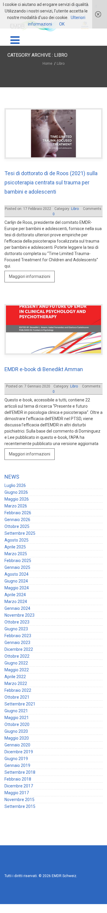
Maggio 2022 (16, 652)
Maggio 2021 (16, 699)
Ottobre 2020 (16, 706)
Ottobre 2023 (16, 604)
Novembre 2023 (19, 597)
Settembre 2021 (19, 686)
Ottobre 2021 (16, 679)
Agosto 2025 (16, 522)
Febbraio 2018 (17, 761)
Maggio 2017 (16, 775)
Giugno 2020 (16, 713)
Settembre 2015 (19, 788)
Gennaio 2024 (17, 590)
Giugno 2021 (16, 693)
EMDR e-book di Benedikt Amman (43, 360)
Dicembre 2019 (18, 734)
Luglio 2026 (15, 467)
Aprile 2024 (15, 577)
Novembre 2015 (19, 781)
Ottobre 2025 (16, 508)
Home (48, 63)
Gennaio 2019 (17, 747)
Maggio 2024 (16, 570)
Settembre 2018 (19, 754)
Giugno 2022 (16, 645)
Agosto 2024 (16, 556)
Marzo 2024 (15, 583)
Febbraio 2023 (17, 617)
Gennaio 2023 (17, 624)
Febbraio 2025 (17, 542)
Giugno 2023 (16, 611)
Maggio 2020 (16, 720)
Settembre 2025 (19, 515)
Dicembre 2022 (18, 631)
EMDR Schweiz (64, 858)
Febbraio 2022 (17, 672)
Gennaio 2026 (17, 501)
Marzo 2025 (15, 536)
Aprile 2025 (15, 529)
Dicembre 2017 (18, 768)
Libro (60, 63)
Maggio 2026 (16, 481)
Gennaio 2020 (17, 727)
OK (61, 24)
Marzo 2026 (15, 488)
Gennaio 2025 (17, 549)
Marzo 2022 (15, 665)
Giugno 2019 (16, 740)
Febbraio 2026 (17, 495)
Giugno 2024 (16, 563)
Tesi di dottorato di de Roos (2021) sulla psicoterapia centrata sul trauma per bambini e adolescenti (50, 182)
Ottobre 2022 (16, 638)
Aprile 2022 (15, 658)
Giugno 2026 (16, 474)
